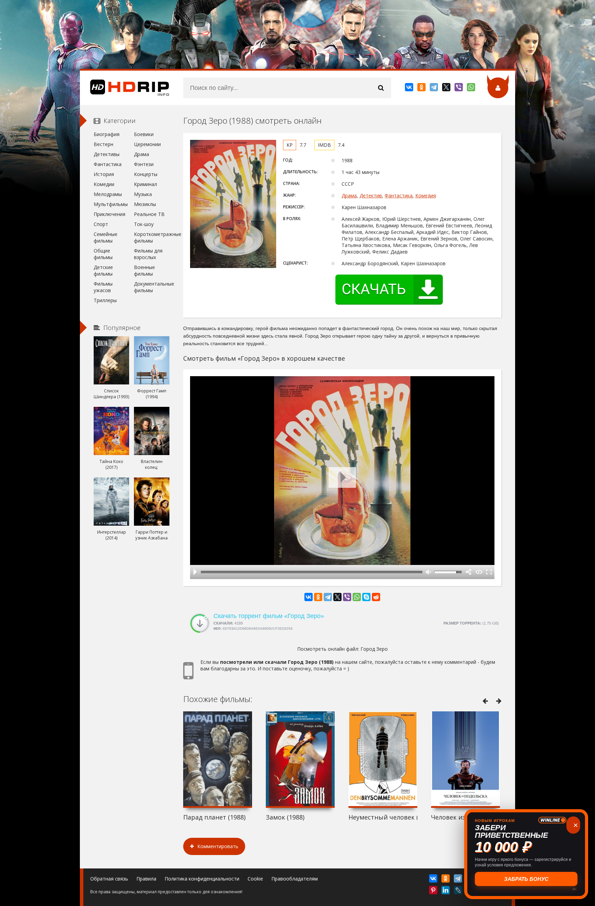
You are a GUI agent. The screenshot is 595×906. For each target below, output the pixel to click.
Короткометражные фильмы (151, 237)
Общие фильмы (103, 253)
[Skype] (366, 597)
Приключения (109, 214)
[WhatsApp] (471, 88)
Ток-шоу (144, 224)
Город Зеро (374, 649)
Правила (146, 878)
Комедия (425, 195)
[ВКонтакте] (409, 88)
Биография (106, 134)
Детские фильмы (103, 270)
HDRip (124, 88)
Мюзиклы (145, 204)
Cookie (255, 878)
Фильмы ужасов (103, 287)
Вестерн (103, 144)
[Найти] (380, 88)
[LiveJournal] (458, 891)
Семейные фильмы (105, 237)
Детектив (370, 195)
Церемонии (147, 144)
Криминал (145, 184)
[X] (446, 88)
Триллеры (105, 300)
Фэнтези (144, 164)
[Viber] (459, 88)
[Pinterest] (433, 891)
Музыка (143, 194)
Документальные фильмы (151, 287)
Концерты (145, 174)
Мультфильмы (111, 204)
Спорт (101, 224)
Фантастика (399, 195)
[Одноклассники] (422, 88)
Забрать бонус (526, 879)
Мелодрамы (108, 194)
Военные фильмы (144, 270)
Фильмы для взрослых (148, 253)
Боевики (144, 134)
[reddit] (376, 597)
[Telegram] (434, 88)
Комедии (104, 184)
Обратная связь (109, 878)
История (104, 174)
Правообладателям (294, 878)
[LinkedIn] (446, 891)
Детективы (106, 154)
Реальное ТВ (149, 214)
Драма (349, 195)
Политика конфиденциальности (202, 878)
